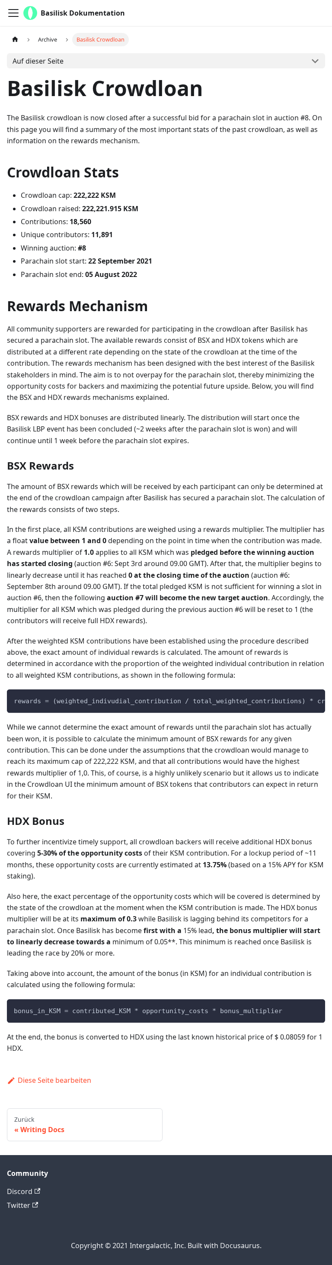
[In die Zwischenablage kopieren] (314, 700)
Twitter (18, 1205)
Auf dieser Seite (38, 61)
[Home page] (15, 39)
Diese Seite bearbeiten (54, 1080)
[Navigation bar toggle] (13, 12)
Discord (19, 1191)
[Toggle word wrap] (298, 700)
